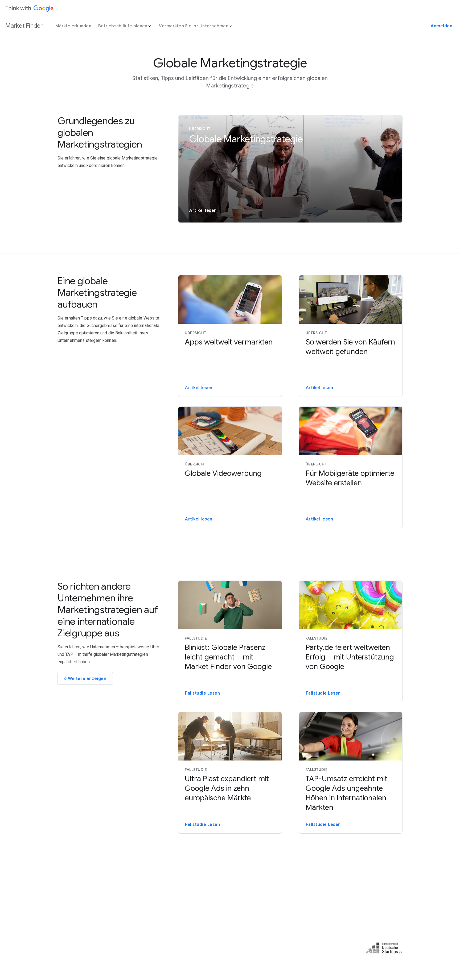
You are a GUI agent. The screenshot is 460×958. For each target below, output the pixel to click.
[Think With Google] (29, 8)
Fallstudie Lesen (202, 693)
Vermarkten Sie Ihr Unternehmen (193, 26)
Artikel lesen (203, 210)
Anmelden (441, 26)
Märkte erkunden (73, 26)
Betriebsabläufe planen (122, 26)
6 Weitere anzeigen (85, 678)
